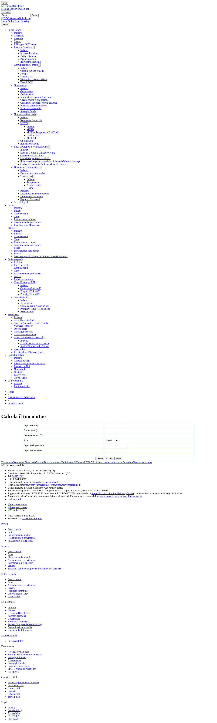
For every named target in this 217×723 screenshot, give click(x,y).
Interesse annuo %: (33, 435)
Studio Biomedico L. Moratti (34, 346)
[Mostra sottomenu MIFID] (28, 123)
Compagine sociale (23, 331)
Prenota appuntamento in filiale (29, 363)
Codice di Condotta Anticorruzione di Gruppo (43, 164)
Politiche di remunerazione (33, 105)
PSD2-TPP (13, 716)
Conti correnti (21, 213)
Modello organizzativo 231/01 (35, 158)
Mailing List (7, 8)
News (23, 73)
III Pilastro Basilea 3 (30, 61)
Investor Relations (23, 47)
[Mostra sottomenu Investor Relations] (33, 47)
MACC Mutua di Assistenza (28, 337)
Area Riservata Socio (24, 320)
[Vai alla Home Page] (16, 18)
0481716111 (18, 476)
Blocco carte (20, 375)
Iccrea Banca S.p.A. (32, 518)
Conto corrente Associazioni (34, 306)
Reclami (24, 190)
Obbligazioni (26, 140)
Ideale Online (8, 21)
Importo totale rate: (33, 450)
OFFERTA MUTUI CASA (21, 397)
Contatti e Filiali (16, 355)
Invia (5, 3)
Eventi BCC (26, 82)
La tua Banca (14, 30)
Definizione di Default (31, 196)
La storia (18, 38)
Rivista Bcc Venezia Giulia (33, 79)
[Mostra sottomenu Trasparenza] (33, 176)
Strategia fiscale (28, 111)
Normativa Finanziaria (24, 462)
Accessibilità (14, 713)
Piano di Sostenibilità (30, 108)
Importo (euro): (31, 425)
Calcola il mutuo (16, 403)
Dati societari (27, 94)
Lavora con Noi (22, 366)
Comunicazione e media (26, 64)
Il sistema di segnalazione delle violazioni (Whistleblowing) (50, 161)
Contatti (18, 372)
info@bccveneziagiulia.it (45, 482)
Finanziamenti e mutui (25, 219)
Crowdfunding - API (24, 282)
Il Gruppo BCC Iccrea (25, 44)
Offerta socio (20, 328)
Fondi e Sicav (34, 135)
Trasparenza (26, 176)
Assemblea (19, 349)
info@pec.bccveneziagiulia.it (65, 484)
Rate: (26, 440)
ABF (86, 462)
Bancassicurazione (29, 143)
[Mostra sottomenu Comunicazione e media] (39, 65)
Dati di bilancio (28, 56)
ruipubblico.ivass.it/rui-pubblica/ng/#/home (113, 493)
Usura (30, 188)
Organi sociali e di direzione (34, 100)
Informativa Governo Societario (36, 97)
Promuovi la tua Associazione (35, 308)
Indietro (18, 32)
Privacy (11, 707)
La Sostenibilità (15, 380)
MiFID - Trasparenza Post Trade (43, 132)
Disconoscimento (52, 462)
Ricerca (6, 12)
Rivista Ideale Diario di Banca (29, 352)
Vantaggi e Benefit (23, 326)
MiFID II (31, 138)
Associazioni (20, 297)
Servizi (17, 253)
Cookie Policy (15, 710)
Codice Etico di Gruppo (32, 155)
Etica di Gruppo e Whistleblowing (31, 146)
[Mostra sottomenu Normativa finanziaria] (37, 114)
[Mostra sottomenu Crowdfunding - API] (36, 282)
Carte (16, 216)
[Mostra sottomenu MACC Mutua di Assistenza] (43, 337)
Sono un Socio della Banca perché (31, 323)
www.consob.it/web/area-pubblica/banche (121, 496)
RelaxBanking (22, 21)
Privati (11, 205)
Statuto (17, 41)
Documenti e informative (26, 167)
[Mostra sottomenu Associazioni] (28, 297)
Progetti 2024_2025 (30, 291)
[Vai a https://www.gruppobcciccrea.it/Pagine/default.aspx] (12, 6)
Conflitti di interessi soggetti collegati (38, 102)
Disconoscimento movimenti (34, 193)
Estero (17, 247)
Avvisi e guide (34, 185)
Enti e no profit (15, 259)
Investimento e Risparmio (27, 225)
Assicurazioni (27, 311)
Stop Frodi (13, 719)
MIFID (23, 123)
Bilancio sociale (28, 59)
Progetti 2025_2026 (30, 294)
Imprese (12, 228)
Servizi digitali (21, 202)
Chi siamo (19, 35)
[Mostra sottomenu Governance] (27, 85)
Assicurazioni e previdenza (27, 222)
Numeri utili (20, 369)
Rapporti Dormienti (30, 199)
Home (11, 391)
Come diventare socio (25, 334)
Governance (20, 85)
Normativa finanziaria (25, 114)
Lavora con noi (21, 8)
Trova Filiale (20, 377)
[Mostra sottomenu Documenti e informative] (40, 167)
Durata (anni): (31, 430)
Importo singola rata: (34, 445)
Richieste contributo (24, 279)
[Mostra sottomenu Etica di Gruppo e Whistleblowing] (49, 146)
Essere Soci (13, 314)
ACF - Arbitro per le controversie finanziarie (111, 462)
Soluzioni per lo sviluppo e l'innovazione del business (41, 256)
